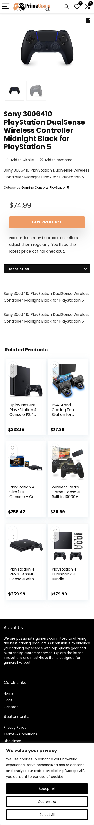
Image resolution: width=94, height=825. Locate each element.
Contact (11, 706)
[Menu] (6, 6)
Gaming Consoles (35, 187)
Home (9, 693)
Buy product (47, 222)
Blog (7, 700)
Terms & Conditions (20, 734)
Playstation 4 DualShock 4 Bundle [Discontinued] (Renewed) (65, 579)
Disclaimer (12, 740)
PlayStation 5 (59, 187)
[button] (88, 20)
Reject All (47, 814)
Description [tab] (18, 268)
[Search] (66, 6)
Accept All (47, 788)
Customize (47, 801)
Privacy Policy (15, 727)
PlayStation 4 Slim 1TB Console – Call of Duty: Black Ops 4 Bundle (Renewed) (22, 499)
